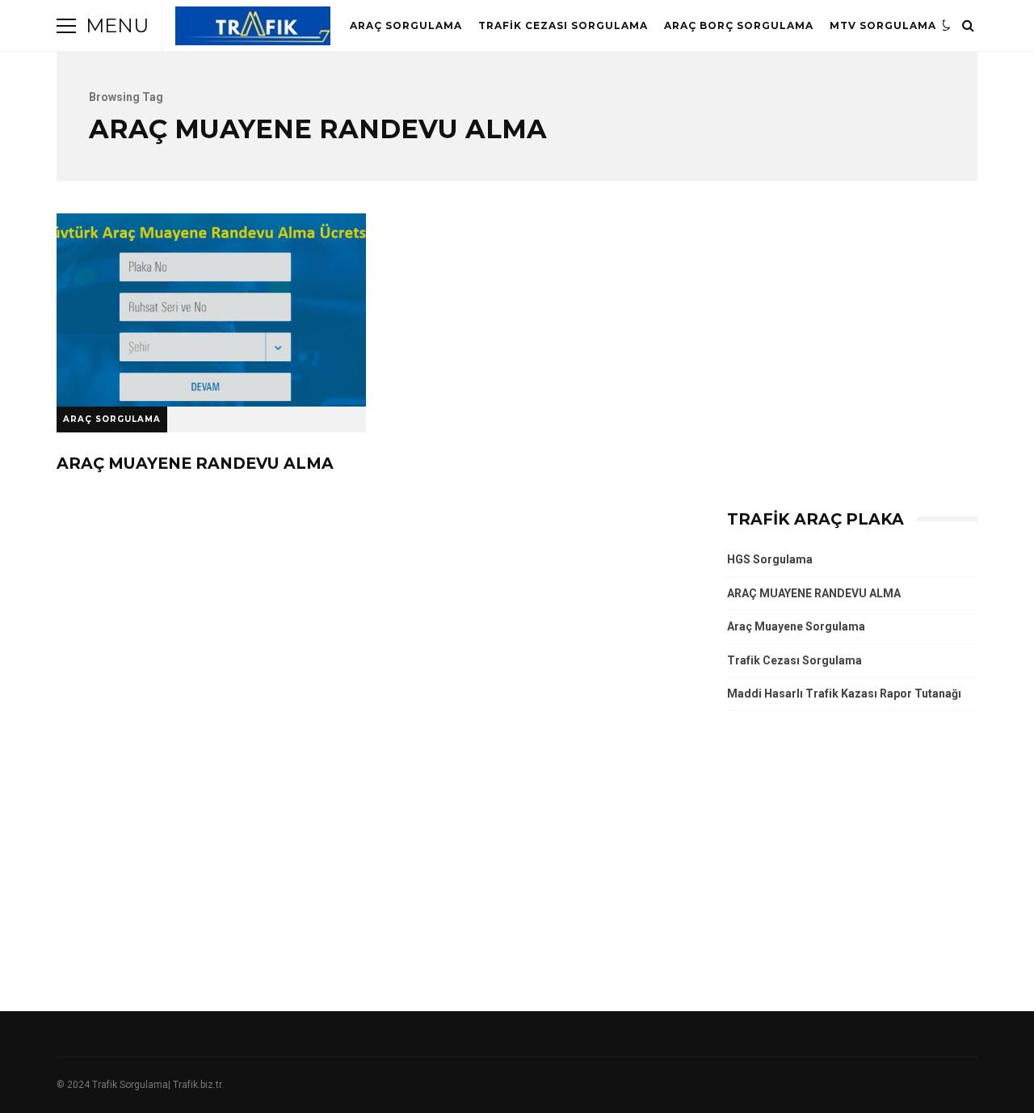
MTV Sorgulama (883, 25)
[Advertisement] (852, 354)
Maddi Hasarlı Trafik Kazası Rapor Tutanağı (844, 693)
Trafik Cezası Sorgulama (563, 25)
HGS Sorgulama (770, 559)
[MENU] (66, 26)
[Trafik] (252, 29)
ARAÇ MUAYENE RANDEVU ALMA (211, 310)
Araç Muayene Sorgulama (796, 626)
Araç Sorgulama (406, 25)
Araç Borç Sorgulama (738, 25)
